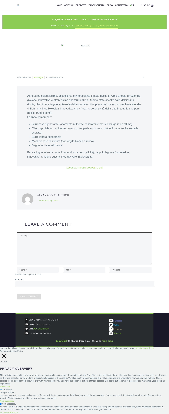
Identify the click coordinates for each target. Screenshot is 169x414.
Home (59, 5)
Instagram (117, 329)
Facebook (117, 321)
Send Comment (29, 296)
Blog (110, 5)
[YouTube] (152, 5)
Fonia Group (107, 341)
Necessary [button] (5, 386)
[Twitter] (145, 5)
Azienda (68, 5)
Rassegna (38, 77)
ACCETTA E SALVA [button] (9, 412)
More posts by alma (48, 200)
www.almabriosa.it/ (41, 329)
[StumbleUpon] (40, 177)
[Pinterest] (29, 177)
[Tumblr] (33, 177)
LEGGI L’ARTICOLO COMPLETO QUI (84, 168)
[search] (137, 5)
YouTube (117, 333)
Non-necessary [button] (7, 401)
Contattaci (121, 5)
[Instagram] (148, 5)
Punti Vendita (97, 5)
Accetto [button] (139, 348)
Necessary (7, 389)
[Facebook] (141, 5)
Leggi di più (148, 348)
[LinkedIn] (36, 177)
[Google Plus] (26, 177)
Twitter (116, 325)
